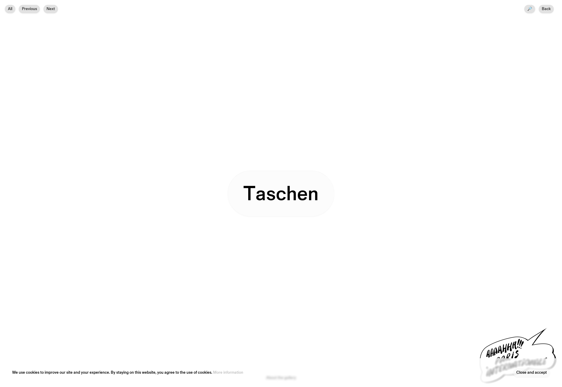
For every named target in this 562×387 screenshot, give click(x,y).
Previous (29, 9)
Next (51, 9)
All (10, 9)
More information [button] (228, 372)
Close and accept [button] (531, 372)
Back (546, 9)
